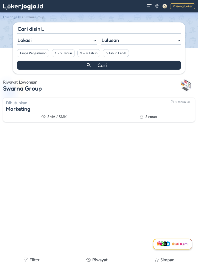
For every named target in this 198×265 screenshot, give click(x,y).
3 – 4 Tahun (88, 53)
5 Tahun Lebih (116, 53)
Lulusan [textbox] (110, 40)
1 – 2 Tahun (63, 53)
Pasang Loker (183, 6)
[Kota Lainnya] (157, 6)
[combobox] (57, 41)
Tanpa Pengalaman (33, 53)
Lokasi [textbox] (24, 40)
